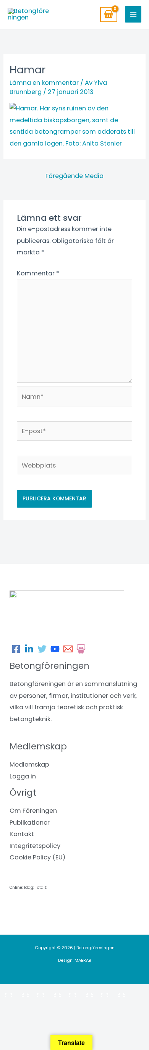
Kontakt (22, 834)
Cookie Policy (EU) (37, 857)
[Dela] (79, 992)
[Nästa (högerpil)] (47, 1005)
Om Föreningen (33, 810)
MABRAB (82, 960)
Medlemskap (29, 764)
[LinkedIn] (29, 648)
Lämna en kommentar (44, 82)
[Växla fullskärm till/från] (47, 992)
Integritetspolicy (35, 845)
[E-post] (68, 648)
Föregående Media (74, 175)
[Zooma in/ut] (15, 992)
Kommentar (38, 273)
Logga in (23, 776)
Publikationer (30, 822)
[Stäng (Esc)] (111, 992)
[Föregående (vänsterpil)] (15, 1005)
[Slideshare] (80, 648)
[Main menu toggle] (133, 14)
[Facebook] (16, 648)
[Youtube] (55, 648)
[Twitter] (42, 648)
